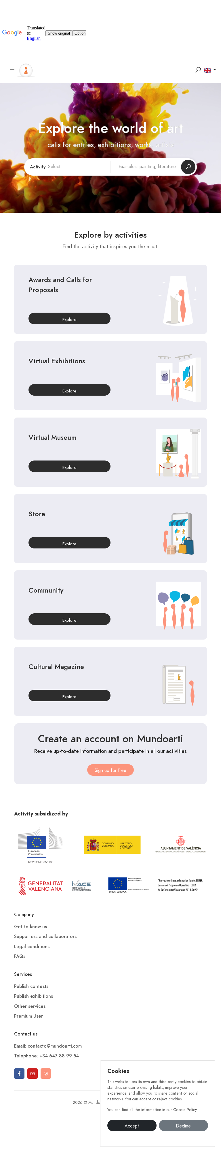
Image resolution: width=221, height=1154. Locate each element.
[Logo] (26, 69)
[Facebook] (19, 1073)
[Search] (198, 69)
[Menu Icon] (12, 70)
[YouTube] (32, 1073)
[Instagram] (46, 1073)
